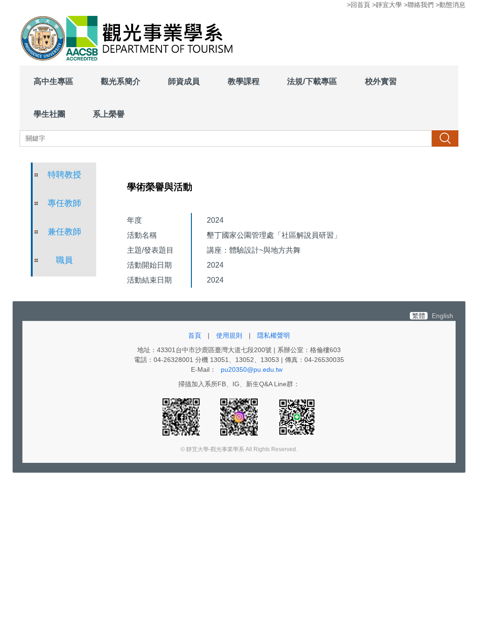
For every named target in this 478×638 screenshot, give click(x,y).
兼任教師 (64, 231)
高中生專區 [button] (53, 81)
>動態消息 (450, 4)
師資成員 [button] (184, 81)
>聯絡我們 (419, 4)
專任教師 (64, 203)
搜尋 (444, 138)
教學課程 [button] (244, 81)
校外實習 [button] (381, 81)
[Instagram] (240, 416)
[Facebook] (182, 416)
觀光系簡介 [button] (121, 81)
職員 (64, 260)
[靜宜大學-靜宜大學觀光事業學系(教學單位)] (129, 39)
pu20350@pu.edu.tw (251, 369)
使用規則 (229, 335)
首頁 (194, 335)
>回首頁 (358, 4)
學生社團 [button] (49, 114)
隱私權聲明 (273, 335)
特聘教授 (64, 174)
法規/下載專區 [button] (312, 81)
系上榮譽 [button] (109, 114)
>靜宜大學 (387, 4)
